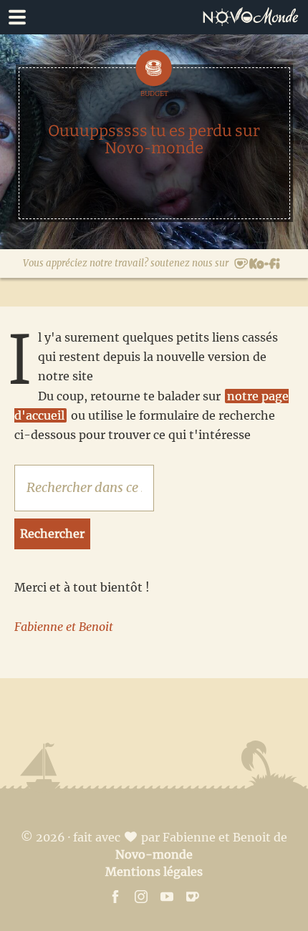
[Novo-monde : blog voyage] (254, 17)
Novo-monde (154, 854)
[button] (154, 17)
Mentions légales (154, 871)
